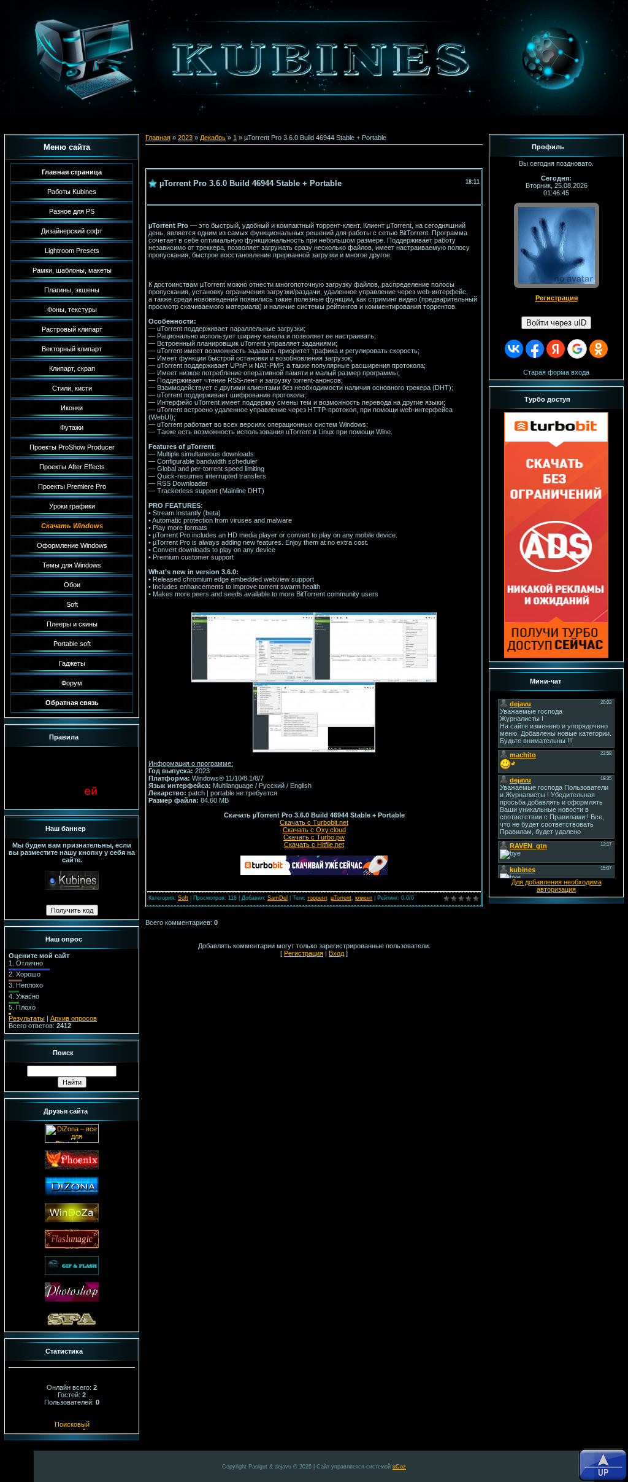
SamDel (277, 898)
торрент (317, 898)
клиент (363, 898)
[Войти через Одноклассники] (598, 349)
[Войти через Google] (577, 349)
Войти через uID (556, 322)
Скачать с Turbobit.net (314, 822)
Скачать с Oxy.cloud (314, 829)
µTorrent (341, 898)
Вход (336, 953)
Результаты (27, 1018)
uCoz (399, 1467)
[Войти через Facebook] (535, 349)
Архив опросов (73, 1018)
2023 (185, 137)
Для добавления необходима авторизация (556, 885)
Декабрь (213, 137)
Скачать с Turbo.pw (314, 837)
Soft (183, 898)
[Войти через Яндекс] (555, 349)
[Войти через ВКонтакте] (514, 349)
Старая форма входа (556, 372)
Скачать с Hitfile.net (314, 844)
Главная (157, 137)
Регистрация (303, 953)
